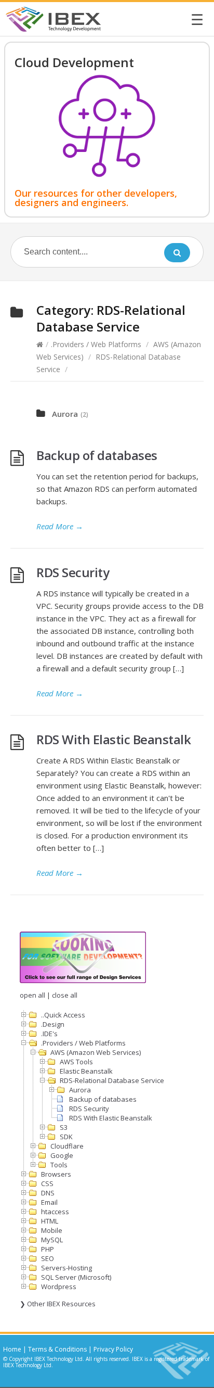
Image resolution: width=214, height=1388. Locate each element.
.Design (52, 1024)
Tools (59, 1164)
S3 (64, 1127)
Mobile (51, 1230)
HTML (49, 1221)
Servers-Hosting (66, 1267)
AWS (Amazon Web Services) (95, 1052)
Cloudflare (67, 1146)
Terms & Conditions (57, 1349)
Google (61, 1155)
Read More (59, 526)
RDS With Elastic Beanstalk (113, 739)
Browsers (56, 1174)
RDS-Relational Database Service (112, 1080)
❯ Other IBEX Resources (58, 1303)
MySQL (52, 1239)
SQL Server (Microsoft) (76, 1277)
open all (32, 995)
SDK (66, 1136)
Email (49, 1202)
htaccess (55, 1211)
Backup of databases (96, 455)
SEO (47, 1258)
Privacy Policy (113, 1349)
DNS (48, 1193)
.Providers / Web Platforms (96, 344)
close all (64, 995)
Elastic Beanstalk (86, 1071)
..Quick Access (63, 1015)
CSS (47, 1183)
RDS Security (72, 572)
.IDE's (49, 1033)
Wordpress (58, 1286)
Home (12, 1349)
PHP (47, 1249)
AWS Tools (76, 1061)
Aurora (65, 414)
